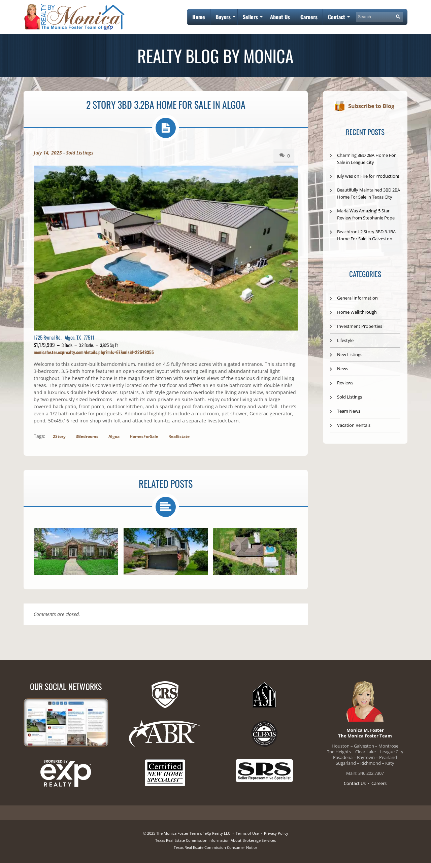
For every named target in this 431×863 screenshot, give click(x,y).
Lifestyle (345, 340)
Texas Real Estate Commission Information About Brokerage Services (215, 840)
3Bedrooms (87, 436)
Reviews (345, 383)
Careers (379, 783)
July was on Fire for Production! (368, 176)
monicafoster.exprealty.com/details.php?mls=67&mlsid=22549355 (94, 352)
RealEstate (179, 436)
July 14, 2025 (48, 152)
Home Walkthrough (357, 312)
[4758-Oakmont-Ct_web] (166, 551)
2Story (59, 436)
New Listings (349, 354)
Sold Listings (80, 152)
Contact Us (355, 783)
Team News (348, 411)
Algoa (114, 436)
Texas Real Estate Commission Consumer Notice (215, 847)
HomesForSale (144, 436)
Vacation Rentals (353, 425)
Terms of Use (247, 833)
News (342, 369)
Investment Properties (359, 326)
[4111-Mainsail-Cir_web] (76, 551)
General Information (357, 298)
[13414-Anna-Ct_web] (255, 551)
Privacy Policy (276, 833)
